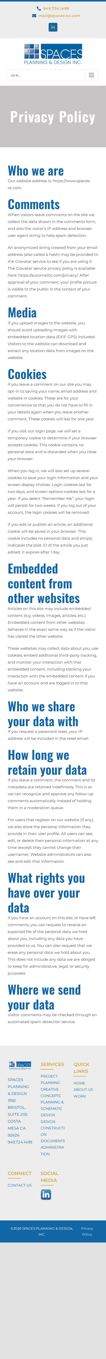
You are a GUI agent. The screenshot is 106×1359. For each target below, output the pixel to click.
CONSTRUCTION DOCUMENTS (53, 1134)
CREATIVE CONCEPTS (51, 1092)
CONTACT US (20, 1185)
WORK (80, 1096)
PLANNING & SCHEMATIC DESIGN (52, 1108)
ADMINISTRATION (52, 1150)
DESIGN (48, 1121)
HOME (79, 1083)
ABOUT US (83, 1089)
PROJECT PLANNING (50, 1079)
